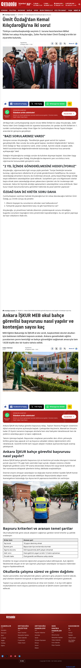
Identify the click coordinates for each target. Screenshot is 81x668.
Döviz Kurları (55, 635)
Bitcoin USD (70, 3)
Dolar (36, 3)
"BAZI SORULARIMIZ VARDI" (24, 136)
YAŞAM (70, 10)
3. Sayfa (3, 638)
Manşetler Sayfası (23, 635)
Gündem (3, 630)
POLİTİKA (12, 10)
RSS (22, 661)
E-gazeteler (21, 640)
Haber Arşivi (21, 642)
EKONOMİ (21, 10)
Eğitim (3, 645)
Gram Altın (59, 3)
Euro (46, 3)
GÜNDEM (4, 10)
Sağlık (3, 640)
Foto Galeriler (56, 642)
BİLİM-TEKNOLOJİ (46, 10)
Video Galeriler (22, 637)
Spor (2, 635)
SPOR (36, 10)
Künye (70, 632)
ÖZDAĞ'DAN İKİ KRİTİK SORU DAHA (29, 192)
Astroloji (37, 635)
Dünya (37, 642)
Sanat (36, 637)
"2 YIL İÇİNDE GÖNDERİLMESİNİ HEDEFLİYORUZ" (39, 166)
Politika (3, 643)
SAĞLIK (29, 10)
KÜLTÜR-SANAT (60, 10)
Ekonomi (3, 632)
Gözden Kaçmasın (40, 640)
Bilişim (37, 648)
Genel (36, 645)
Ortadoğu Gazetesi (9, 15)
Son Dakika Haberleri (71, 641)
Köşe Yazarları (22, 632)
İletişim (70, 635)
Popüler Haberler (40, 632)
